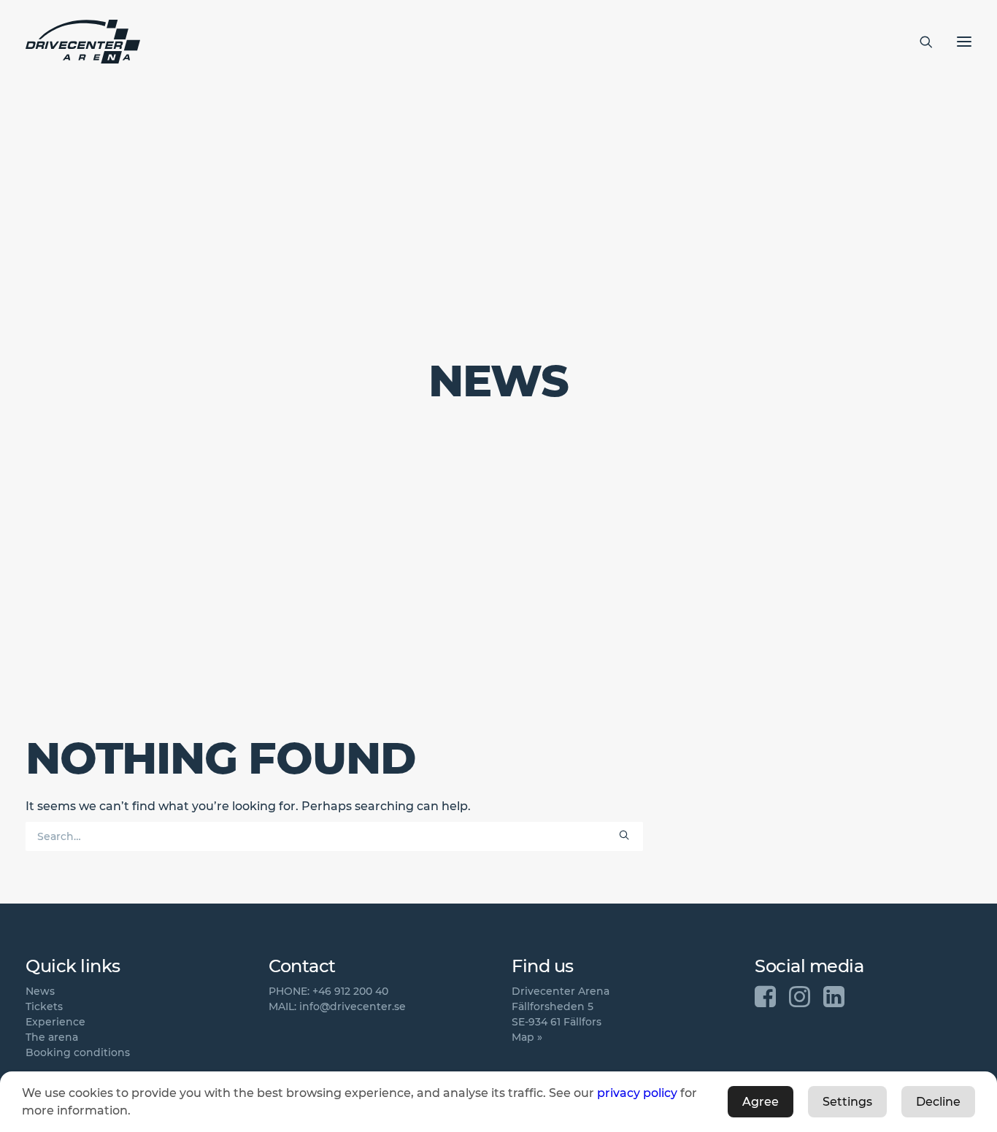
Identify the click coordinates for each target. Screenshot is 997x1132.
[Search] (919, 41)
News (40, 991)
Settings (847, 1102)
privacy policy (637, 1093)
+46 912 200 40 (350, 991)
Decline (938, 1102)
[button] (624, 835)
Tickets (44, 1006)
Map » (527, 1037)
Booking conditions (78, 1052)
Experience (55, 1021)
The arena (52, 1037)
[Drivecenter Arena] (83, 41)
